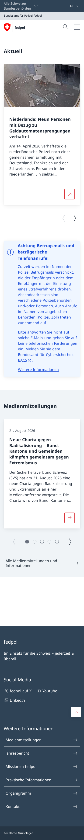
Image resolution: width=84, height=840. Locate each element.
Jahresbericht (17, 753)
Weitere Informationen (38, 369)
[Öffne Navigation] (77, 27)
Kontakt (13, 806)
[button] (27, 541)
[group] (42, 134)
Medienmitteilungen (24, 739)
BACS (22, 360)
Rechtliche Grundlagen (18, 833)
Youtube (49, 690)
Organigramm (18, 793)
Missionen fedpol (21, 766)
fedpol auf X (21, 690)
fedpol (20, 27)
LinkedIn (17, 700)
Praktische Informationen (28, 779)
